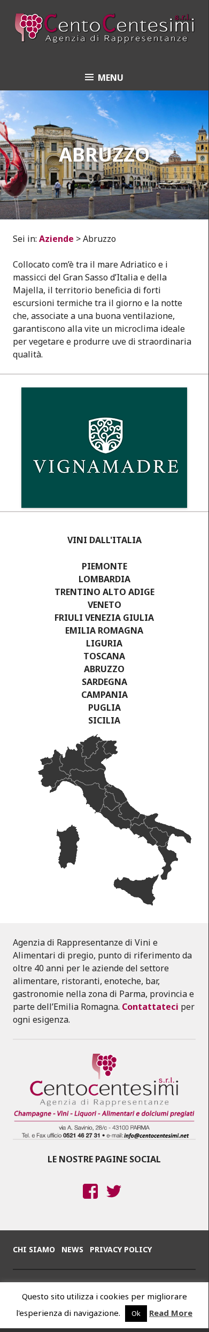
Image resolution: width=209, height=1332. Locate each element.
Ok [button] (136, 1313)
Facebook (90, 1201)
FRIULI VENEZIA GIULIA (104, 617)
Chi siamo (34, 1249)
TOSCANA (104, 656)
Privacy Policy (121, 1249)
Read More (170, 1312)
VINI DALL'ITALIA (104, 540)
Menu (110, 77)
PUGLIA (104, 707)
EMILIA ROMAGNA (104, 630)
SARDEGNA (104, 682)
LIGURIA (104, 643)
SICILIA (104, 720)
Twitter (114, 1201)
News (72, 1249)
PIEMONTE (104, 566)
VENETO (104, 605)
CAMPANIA (104, 695)
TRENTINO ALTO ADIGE (104, 592)
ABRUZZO (104, 669)
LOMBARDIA (104, 579)
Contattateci (150, 1007)
